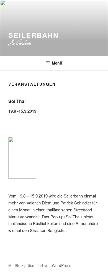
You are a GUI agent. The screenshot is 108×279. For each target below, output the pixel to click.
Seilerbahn (33, 35)
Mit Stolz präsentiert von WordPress (39, 265)
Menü (57, 63)
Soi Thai (16, 101)
